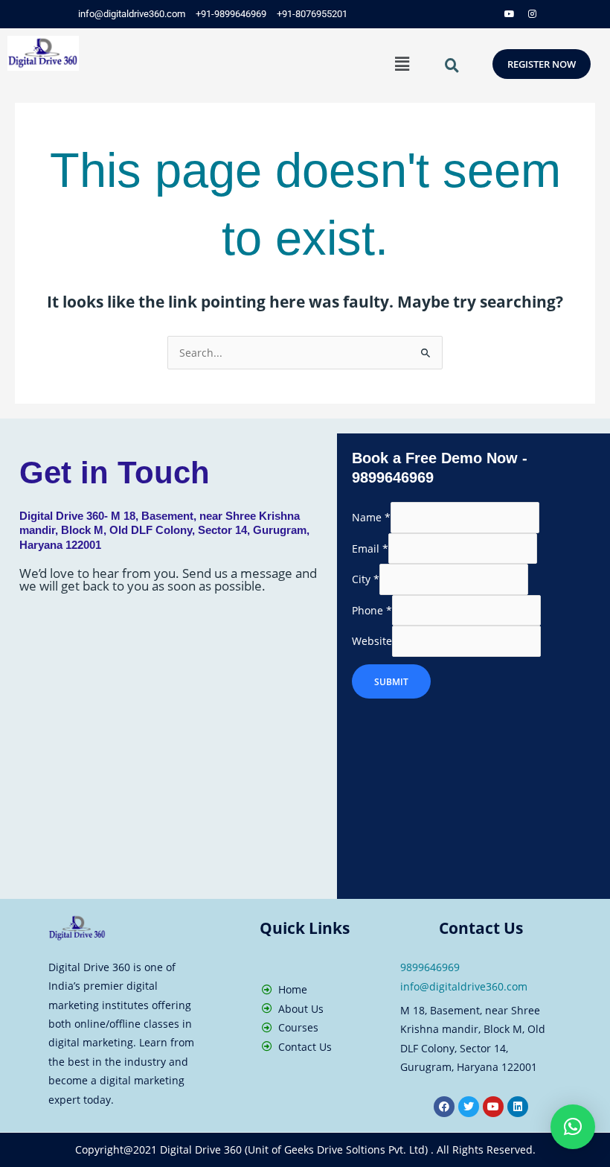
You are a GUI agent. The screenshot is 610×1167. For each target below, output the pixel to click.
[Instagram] (532, 14)
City (365, 580)
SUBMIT (391, 681)
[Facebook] (442, 14)
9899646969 (430, 967)
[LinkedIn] (487, 14)
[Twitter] (465, 14)
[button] (401, 63)
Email (370, 548)
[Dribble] (509, 14)
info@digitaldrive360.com (463, 986)
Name (371, 518)
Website (372, 642)
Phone (372, 610)
